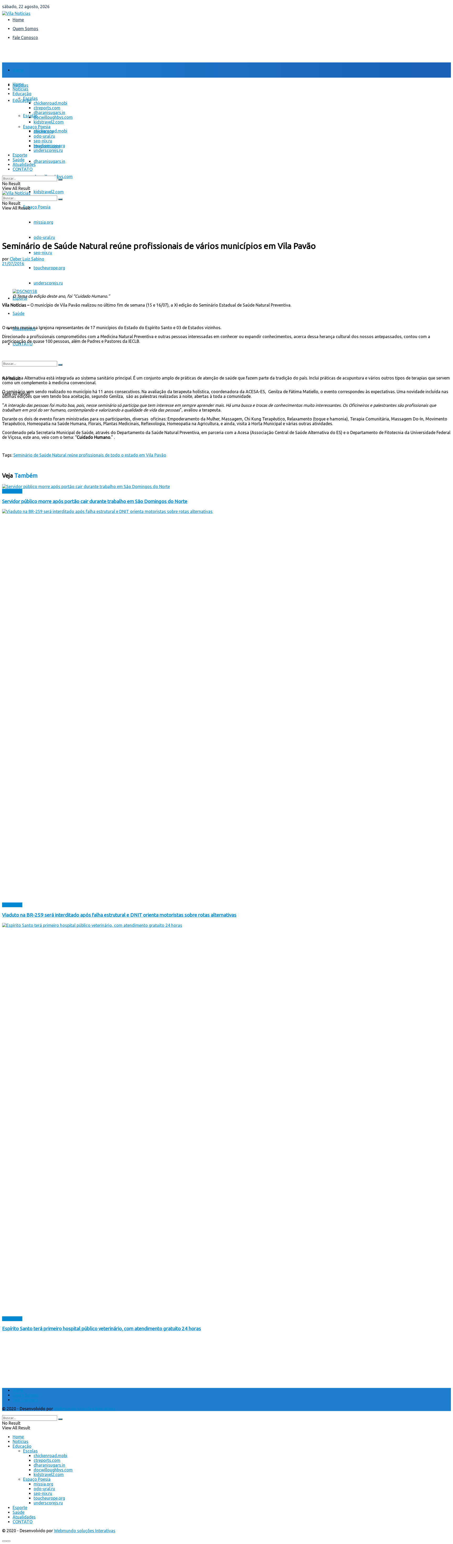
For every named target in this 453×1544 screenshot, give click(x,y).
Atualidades (24, 164)
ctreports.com (47, 107)
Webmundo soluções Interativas (84, 1408)
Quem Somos (25, 28)
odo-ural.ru (44, 237)
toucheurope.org (49, 267)
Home (18, 19)
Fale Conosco (25, 37)
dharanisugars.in (49, 161)
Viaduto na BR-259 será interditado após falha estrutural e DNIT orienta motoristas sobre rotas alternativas (119, 915)
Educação (22, 100)
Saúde (18, 313)
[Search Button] (60, 365)
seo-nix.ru (43, 252)
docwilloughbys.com (53, 117)
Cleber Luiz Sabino (27, 259)
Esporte (20, 155)
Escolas (30, 98)
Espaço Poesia (37, 207)
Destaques (12, 491)
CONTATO (23, 343)
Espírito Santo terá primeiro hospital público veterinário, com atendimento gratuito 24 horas (101, 1328)
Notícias (20, 89)
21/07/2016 (13, 263)
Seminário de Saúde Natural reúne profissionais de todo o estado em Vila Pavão (89, 455)
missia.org (43, 222)
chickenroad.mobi (50, 103)
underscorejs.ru (48, 283)
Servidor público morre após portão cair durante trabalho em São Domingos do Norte (94, 501)
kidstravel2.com (49, 191)
